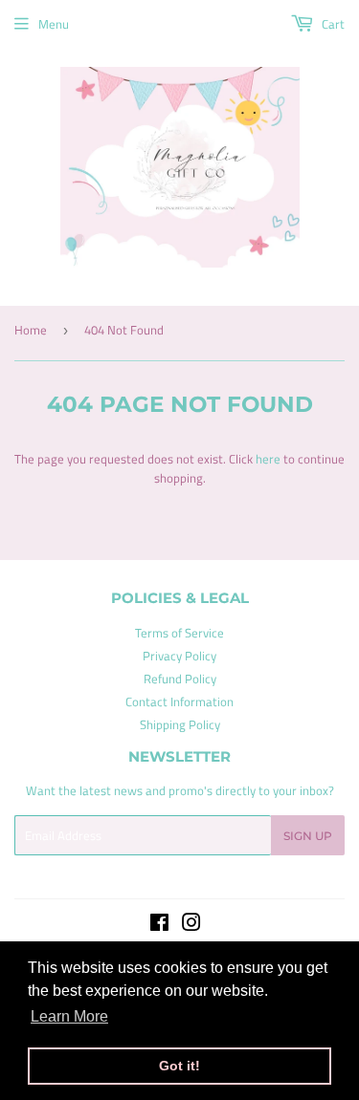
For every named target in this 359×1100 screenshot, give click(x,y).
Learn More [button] (69, 1016)
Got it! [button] (179, 1065)
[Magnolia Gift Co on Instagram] (191, 925)
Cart (332, 23)
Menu (53, 23)
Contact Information (179, 701)
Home (30, 329)
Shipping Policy (180, 724)
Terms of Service (179, 632)
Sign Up (307, 836)
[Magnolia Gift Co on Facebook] (159, 925)
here (268, 458)
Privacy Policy (179, 655)
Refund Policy (180, 678)
